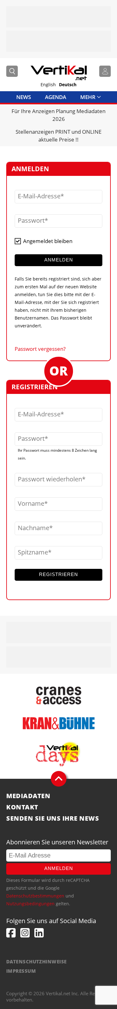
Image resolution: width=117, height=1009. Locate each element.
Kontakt (22, 807)
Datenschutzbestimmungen (35, 896)
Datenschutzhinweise (36, 961)
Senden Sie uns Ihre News (52, 818)
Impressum (21, 971)
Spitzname (33, 552)
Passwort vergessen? (40, 348)
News (23, 97)
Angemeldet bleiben (47, 241)
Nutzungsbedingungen (30, 904)
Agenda (55, 97)
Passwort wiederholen (50, 479)
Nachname (33, 528)
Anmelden (58, 868)
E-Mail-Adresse (39, 196)
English (48, 84)
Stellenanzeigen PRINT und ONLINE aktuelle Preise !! (58, 135)
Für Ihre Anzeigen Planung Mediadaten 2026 (58, 114)
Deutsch (67, 84)
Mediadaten (28, 796)
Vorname (31, 503)
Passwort (31, 220)
